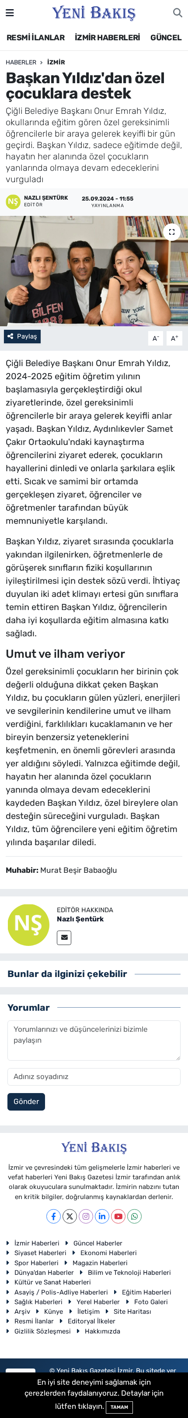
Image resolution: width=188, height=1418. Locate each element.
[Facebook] (53, 1216)
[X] (70, 1216)
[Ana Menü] (10, 12)
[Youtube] (118, 1216)
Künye (53, 1312)
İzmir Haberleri (36, 1243)
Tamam (119, 1407)
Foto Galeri (151, 1302)
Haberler (21, 62)
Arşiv (22, 1312)
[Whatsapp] (134, 1216)
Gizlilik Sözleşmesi (42, 1331)
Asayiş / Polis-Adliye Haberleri (61, 1292)
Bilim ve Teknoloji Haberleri (129, 1273)
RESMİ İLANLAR (35, 37)
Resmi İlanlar (34, 1321)
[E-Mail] (64, 938)
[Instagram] (86, 1216)
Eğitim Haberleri (146, 1292)
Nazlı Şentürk (80, 919)
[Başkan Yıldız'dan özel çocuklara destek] (94, 271)
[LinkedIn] (102, 1216)
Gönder (26, 1101)
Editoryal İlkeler (91, 1321)
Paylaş (27, 336)
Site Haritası (132, 1312)
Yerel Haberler (98, 1302)
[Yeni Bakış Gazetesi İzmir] (94, 12)
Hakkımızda (102, 1331)
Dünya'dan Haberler (44, 1273)
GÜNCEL (165, 37)
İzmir (56, 62)
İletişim (88, 1312)
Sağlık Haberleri (38, 1302)
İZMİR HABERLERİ (107, 37)
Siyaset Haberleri (40, 1253)
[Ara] (177, 13)
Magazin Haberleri (100, 1263)
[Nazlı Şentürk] (28, 924)
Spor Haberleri (36, 1263)
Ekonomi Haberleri (108, 1253)
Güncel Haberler (97, 1243)
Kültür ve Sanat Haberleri (52, 1282)
